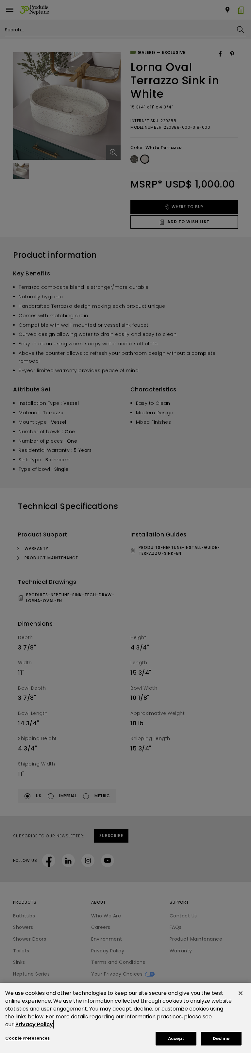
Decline (221, 1038)
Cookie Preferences (27, 1038)
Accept (176, 1038)
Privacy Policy (34, 1024)
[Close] (240, 993)
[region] (125, 1018)
